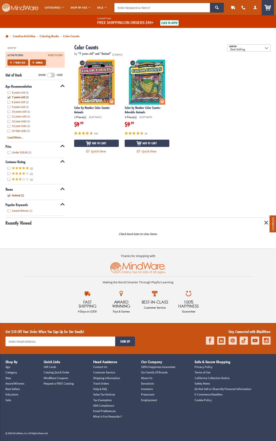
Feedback (273, 223)
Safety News (202, 383)
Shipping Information (106, 378)
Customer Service (104, 372)
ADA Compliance (103, 405)
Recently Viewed (18, 223)
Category (11, 372)
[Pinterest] (233, 341)
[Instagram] (266, 341)
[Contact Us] (243, 7)
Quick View (98, 151)
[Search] (217, 8)
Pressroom (147, 394)
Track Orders (101, 383)
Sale (8, 400)
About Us (146, 378)
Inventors (147, 389)
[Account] (255, 7)
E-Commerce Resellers (208, 394)
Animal (39, 62)
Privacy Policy (204, 367)
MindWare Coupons (56, 378)
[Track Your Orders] (233, 7)
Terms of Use (202, 372)
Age (7, 367)
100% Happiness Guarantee (158, 367)
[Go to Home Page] (6, 36)
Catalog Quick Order (56, 372)
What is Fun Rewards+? (107, 416)
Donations (147, 383)
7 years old (19, 62)
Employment (149, 400)
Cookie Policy (203, 400)
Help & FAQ (100, 389)
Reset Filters (55, 55)
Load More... (15, 137)
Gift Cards (50, 367)
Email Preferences (104, 411)
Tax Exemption (102, 400)
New (8, 378)
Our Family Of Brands (154, 372)
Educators (11, 394)
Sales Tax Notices (104, 394)
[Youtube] (255, 341)
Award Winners (14, 383)
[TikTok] (244, 341)
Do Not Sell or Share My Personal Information (223, 389)
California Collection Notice (212, 378)
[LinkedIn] (221, 341)
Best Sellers (12, 389)
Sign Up (125, 341)
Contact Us (100, 367)
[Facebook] (210, 341)
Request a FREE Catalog (59, 383)
